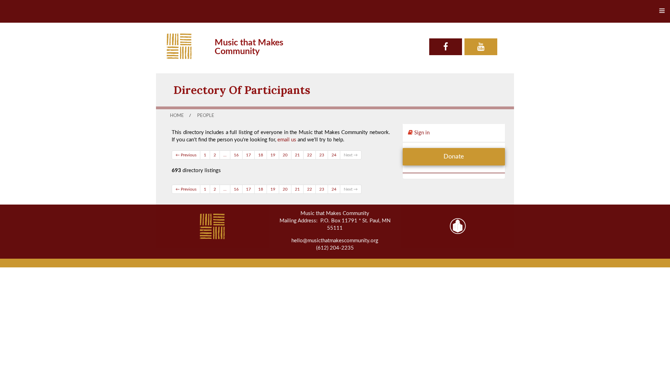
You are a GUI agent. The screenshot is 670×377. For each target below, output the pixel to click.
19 (272, 155)
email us (286, 139)
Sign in (421, 132)
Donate (454, 157)
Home (177, 115)
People (205, 115)
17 (248, 155)
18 (260, 155)
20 (285, 155)
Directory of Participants (241, 90)
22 (309, 155)
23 (321, 155)
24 (334, 155)
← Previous (186, 155)
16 (236, 155)
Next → (351, 155)
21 (297, 155)
